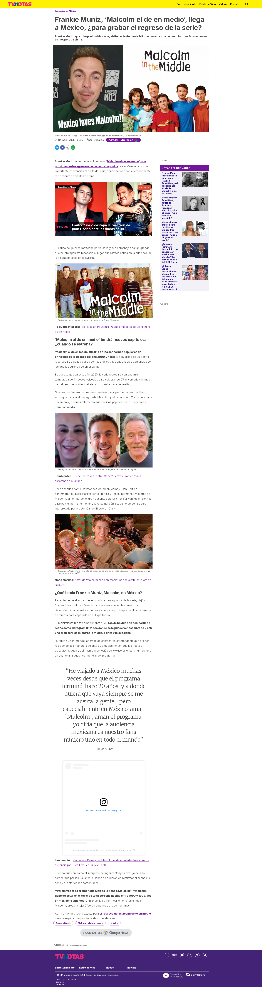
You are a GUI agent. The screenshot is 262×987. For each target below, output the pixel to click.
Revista (234, 4)
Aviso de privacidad (66, 979)
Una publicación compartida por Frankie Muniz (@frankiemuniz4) (103, 850)
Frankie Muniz (63, 923)
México (114, 923)
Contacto (60, 982)
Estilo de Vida (207, 4)
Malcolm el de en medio (90, 923)
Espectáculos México (65, 11)
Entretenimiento (186, 4)
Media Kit (60, 984)
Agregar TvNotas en (121, 139)
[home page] (20, 4)
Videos (223, 4)
